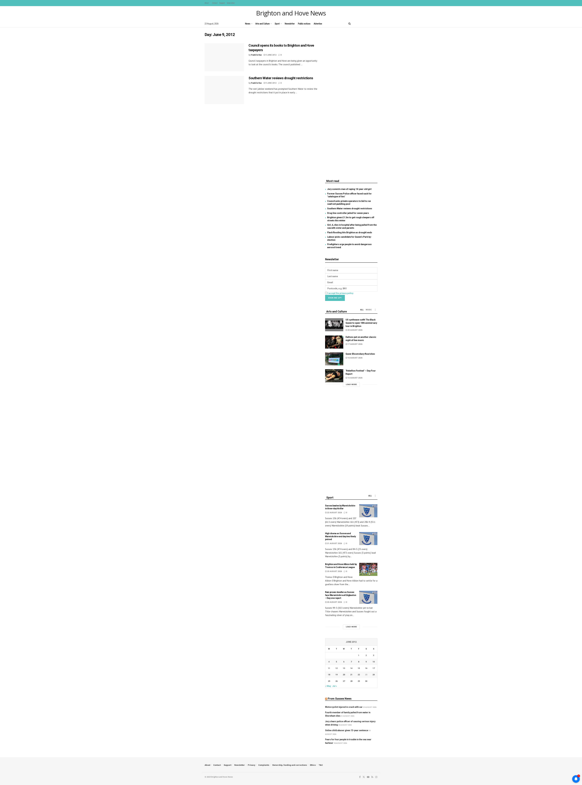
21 (351, 674)
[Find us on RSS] (371, 23)
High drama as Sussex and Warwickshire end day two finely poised (340, 536)
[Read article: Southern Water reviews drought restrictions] (224, 90)
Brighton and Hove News (291, 13)
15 (359, 668)
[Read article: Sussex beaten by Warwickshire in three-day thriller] (368, 510)
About (207, 3)
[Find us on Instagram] (376, 23)
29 (359, 681)
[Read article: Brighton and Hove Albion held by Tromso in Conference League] (368, 569)
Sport (277, 23)
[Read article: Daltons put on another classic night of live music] (334, 342)
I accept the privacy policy (340, 293)
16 (366, 668)
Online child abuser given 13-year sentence (346, 730)
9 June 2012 (270, 55)
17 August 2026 (354, 344)
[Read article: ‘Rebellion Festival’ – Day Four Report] (334, 375)
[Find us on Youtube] (366, 23)
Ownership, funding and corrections (289, 765)
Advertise (318, 23)
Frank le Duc (256, 55)
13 (344, 668)
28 (351, 681)
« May (328, 686)
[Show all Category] (375, 309)
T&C (321, 765)
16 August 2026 (354, 358)
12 (336, 668)
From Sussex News (339, 698)
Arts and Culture (262, 23)
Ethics (313, 765)
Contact (214, 3)
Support (222, 3)
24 (374, 674)
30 (366, 681)
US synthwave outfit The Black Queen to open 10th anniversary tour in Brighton (361, 323)
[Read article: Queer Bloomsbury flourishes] (334, 358)
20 (344, 674)
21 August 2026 (334, 543)
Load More (351, 384)
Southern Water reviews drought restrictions (281, 78)
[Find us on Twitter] (360, 23)
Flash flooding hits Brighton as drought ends (349, 232)
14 (351, 668)
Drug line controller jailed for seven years (348, 213)
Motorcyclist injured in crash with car (344, 707)
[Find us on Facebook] (355, 23)
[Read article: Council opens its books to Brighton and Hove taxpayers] (224, 57)
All (362, 310)
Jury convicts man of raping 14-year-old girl (349, 189)
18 (329, 674)
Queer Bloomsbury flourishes (360, 354)
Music (369, 310)
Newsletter (231, 3)
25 (329, 681)
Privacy (251, 765)
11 (329, 668)
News (247, 23)
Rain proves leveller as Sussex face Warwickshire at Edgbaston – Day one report (340, 595)
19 (336, 674)
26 (336, 681)
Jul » (334, 686)
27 (344, 681)
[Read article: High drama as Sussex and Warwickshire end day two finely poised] (368, 538)
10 (374, 662)
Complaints (263, 765)
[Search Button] (349, 23)
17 (374, 668)
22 (359, 674)
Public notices (304, 23)
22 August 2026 (334, 513)
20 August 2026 (354, 330)
